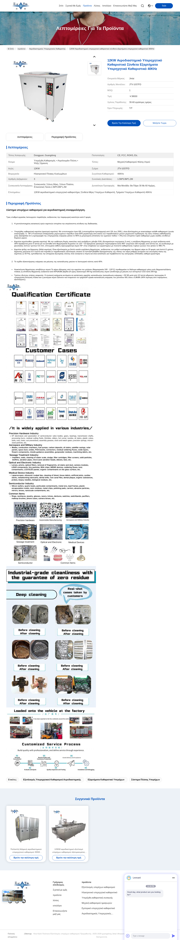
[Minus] (173, 877)
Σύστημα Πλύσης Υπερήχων (145, 780)
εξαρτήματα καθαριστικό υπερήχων (106, 780)
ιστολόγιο (106, 6)
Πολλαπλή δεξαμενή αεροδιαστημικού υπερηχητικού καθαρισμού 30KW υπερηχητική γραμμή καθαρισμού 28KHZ (26, 851)
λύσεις (97, 6)
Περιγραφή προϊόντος (64, 137)
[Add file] (128, 936)
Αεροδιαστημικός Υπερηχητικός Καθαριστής (47, 49)
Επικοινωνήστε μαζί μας (125, 6)
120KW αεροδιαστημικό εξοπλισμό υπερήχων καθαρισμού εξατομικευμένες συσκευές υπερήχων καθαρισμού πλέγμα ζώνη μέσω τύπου (69, 851)
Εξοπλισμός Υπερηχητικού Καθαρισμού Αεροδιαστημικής (52, 780)
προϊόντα (87, 6)
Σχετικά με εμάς (73, 6)
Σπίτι (61, 6)
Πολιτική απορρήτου (12, 935)
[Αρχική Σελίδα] (22, 888)
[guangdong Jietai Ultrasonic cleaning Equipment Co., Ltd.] (20, 6)
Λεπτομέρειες (24, 137)
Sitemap (28, 934)
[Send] (173, 936)
